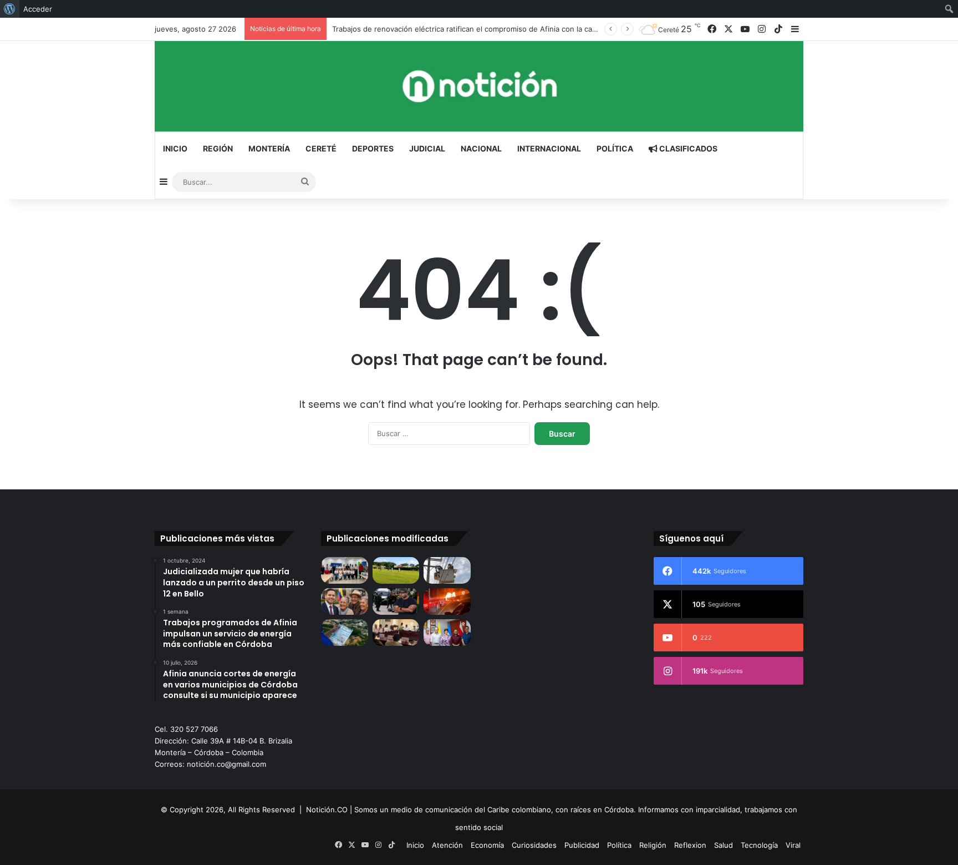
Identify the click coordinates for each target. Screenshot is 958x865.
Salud (723, 845)
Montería (269, 148)
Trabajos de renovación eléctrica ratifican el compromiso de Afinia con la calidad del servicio (491, 28)
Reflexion (690, 845)
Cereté (321, 148)
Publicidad (581, 845)
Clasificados (687, 148)
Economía (487, 845)
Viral (793, 845)
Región (218, 148)
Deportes (373, 148)
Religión (652, 845)
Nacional (481, 148)
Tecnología (759, 845)
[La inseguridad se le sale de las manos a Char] (396, 601)
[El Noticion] (479, 86)
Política (615, 148)
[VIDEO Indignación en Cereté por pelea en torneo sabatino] (396, 570)
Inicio (175, 148)
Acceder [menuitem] (37, 8)
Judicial (427, 148)
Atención (447, 845)
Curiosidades (534, 845)
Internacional (549, 148)
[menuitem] (9, 9)
